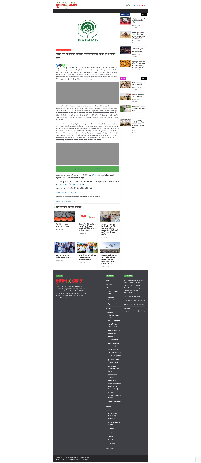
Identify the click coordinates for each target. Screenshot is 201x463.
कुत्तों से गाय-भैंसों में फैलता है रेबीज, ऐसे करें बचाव (138, 96)
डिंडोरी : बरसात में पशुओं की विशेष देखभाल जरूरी (138, 84)
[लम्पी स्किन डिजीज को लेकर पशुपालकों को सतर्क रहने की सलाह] (125, 111)
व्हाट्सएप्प (79, 184)
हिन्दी (131, 4)
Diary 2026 (111, 428)
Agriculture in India (114, 304)
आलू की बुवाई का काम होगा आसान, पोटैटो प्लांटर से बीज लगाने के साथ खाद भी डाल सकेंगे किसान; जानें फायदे (138, 64)
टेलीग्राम (72, 184)
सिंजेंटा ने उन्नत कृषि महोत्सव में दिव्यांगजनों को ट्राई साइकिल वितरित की (87, 257)
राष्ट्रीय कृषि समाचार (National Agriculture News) (114, 318)
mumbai (73, 62)
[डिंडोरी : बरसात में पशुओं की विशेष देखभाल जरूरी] (125, 86)
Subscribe (105, 11)
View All (144, 14)
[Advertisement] (87, 93)
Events (97, 11)
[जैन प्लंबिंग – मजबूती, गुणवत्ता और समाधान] (64, 212)
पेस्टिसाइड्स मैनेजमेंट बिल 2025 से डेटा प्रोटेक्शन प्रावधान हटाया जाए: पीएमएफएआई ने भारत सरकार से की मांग (109, 259)
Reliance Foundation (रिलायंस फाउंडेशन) (114, 395)
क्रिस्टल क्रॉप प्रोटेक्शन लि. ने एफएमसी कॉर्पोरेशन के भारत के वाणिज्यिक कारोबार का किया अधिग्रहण (87, 227)
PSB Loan (82, 62)
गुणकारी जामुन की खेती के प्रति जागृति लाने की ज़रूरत (89, 169)
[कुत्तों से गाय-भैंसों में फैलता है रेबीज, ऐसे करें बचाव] (125, 98)
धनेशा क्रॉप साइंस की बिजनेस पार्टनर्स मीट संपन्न (64, 256)
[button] (75, 11)
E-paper (81, 11)
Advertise (115, 11)
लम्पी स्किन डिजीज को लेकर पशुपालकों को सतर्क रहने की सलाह (138, 108)
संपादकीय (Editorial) (114, 402)
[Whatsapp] (63, 65)
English (128, 4)
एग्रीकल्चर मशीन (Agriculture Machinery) (112, 377)
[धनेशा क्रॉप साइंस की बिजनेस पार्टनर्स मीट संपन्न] (64, 243)
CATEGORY (88, 11)
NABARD (78, 62)
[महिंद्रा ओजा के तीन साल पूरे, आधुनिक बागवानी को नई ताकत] (125, 23)
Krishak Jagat (89, 62)
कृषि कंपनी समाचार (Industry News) (63, 50)
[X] (60, 65)
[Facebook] (57, 65)
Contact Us (125, 11)
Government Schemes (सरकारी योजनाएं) (113, 368)
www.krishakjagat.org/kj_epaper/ (67, 192)
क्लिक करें (95, 175)
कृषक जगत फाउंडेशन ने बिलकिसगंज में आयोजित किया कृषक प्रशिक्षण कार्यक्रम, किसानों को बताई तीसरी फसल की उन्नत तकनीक (109, 229)
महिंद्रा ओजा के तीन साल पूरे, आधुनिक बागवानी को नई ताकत (138, 21)
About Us (72, 11)
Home (58, 11)
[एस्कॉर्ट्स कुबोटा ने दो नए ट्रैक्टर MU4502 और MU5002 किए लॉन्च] (125, 52)
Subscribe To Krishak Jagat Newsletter (112, 416)
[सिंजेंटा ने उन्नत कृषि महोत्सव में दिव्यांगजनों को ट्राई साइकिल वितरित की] (87, 243)
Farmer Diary (112, 444)
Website (111, 436)
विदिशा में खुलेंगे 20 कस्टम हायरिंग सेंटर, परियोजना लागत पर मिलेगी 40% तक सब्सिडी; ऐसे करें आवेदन (138, 35)
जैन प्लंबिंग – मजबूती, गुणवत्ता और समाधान (62, 225)
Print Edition (112, 440)
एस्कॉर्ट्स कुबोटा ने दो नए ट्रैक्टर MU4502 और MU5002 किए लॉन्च (137, 50)
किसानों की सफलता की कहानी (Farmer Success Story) (114, 386)
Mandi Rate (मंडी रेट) (114, 356)
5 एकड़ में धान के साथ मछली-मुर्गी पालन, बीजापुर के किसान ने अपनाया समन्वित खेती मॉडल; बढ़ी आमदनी (138, 124)
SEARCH (64, 11)
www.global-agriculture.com (65, 201)
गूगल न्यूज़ (64, 184)
